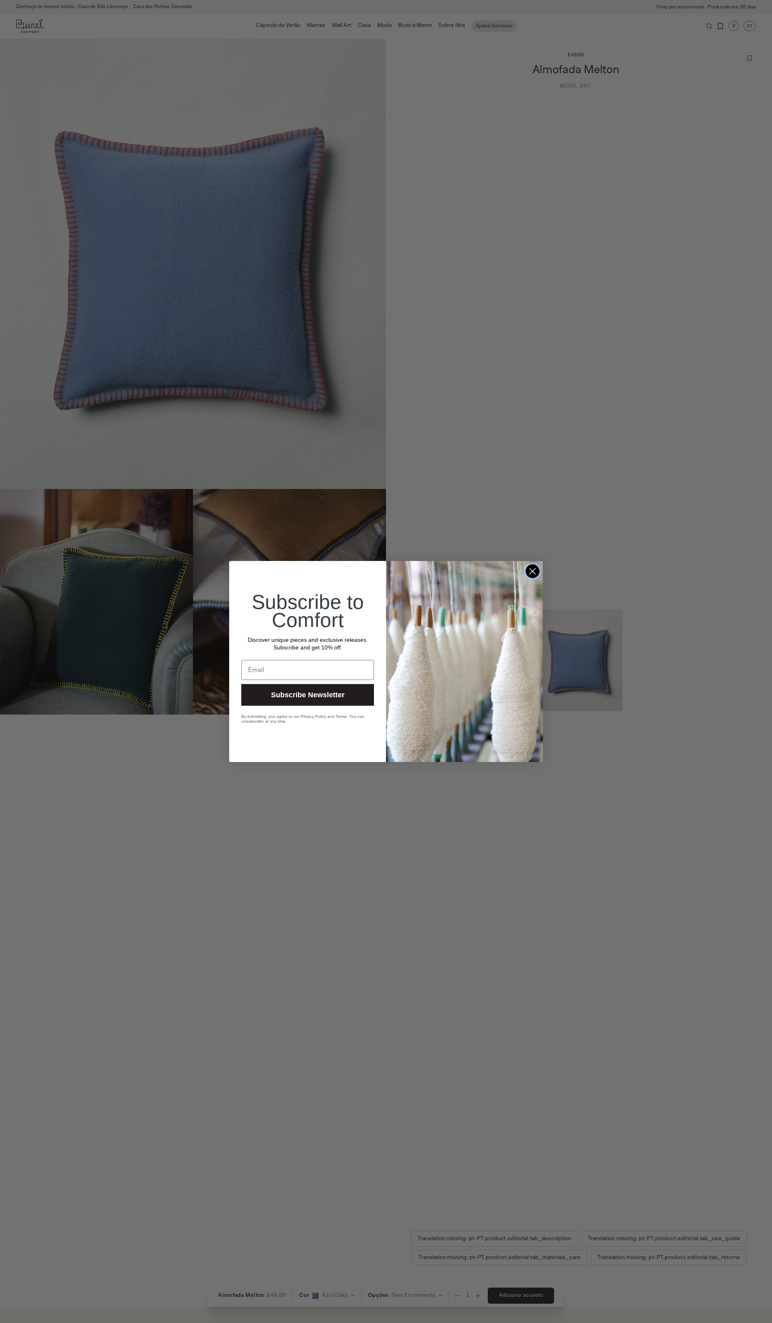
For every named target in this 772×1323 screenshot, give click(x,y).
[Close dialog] (533, 571)
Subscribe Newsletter (308, 695)
